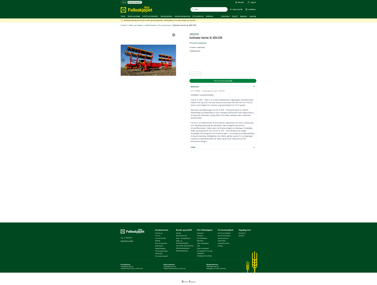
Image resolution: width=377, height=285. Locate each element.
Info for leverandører (224, 233)
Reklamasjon (159, 246)
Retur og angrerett (161, 243)
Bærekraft (200, 241)
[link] (225, 16)
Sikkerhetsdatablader (182, 248)
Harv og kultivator (164, 25)
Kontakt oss (159, 233)
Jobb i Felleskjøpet (203, 243)
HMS (198, 246)
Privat (124, 2)
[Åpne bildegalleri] (173, 34)
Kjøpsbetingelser (160, 248)
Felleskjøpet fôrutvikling (204, 256)
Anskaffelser (222, 241)
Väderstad (194, 34)
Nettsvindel (158, 253)
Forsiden (124, 25)
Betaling (157, 241)
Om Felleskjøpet (202, 238)
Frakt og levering (160, 238)
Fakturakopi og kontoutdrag (184, 246)
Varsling (220, 246)
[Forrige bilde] (123, 60)
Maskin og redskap (135, 25)
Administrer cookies (127, 241)
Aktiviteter (200, 236)
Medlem (178, 233)
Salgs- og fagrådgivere (183, 238)
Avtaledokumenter (223, 243)
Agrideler (241, 236)
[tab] (123, 16)
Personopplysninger (161, 251)
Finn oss (157, 236)
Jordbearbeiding (150, 25)
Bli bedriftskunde (181, 236)
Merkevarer (242, 233)
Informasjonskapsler (161, 256)
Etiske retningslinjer (203, 248)
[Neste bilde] (173, 60)
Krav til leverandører (224, 236)
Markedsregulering (182, 251)
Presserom (200, 233)
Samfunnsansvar (223, 238)
